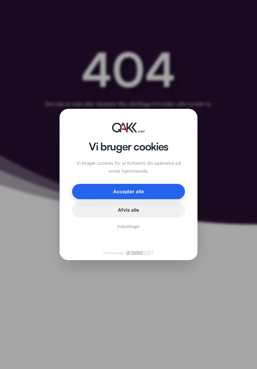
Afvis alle (128, 210)
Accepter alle (128, 192)
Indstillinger (128, 226)
